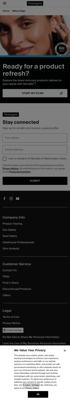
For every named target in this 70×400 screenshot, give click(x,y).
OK (38, 394)
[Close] (64, 350)
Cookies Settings (31, 385)
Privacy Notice (32, 388)
